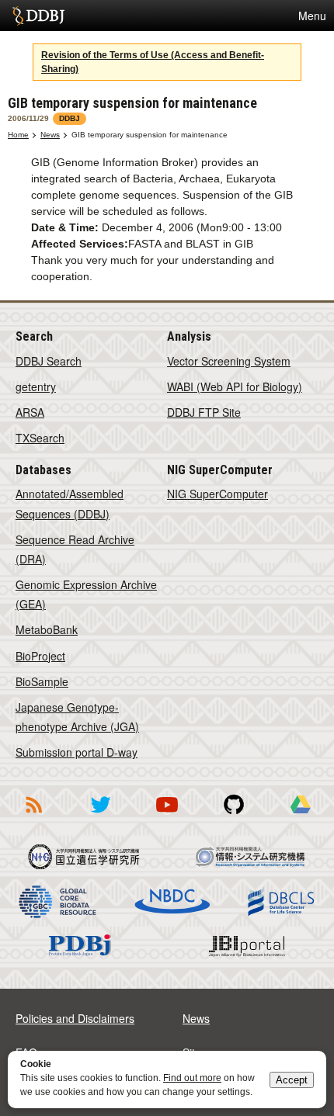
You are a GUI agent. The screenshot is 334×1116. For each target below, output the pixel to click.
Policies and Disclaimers (75, 1018)
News (50, 134)
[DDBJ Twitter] (100, 815)
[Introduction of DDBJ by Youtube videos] (167, 815)
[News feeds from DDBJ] (33, 815)
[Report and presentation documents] (300, 815)
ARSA (30, 412)
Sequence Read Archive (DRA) (75, 549)
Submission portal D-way (76, 752)
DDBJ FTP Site (204, 412)
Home (18, 134)
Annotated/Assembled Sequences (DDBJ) (70, 503)
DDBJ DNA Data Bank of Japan (38, 15)
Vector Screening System (229, 361)
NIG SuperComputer (217, 493)
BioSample (42, 681)
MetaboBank (47, 629)
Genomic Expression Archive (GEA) (86, 594)
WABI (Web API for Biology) (234, 386)
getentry (36, 386)
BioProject (40, 656)
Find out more (192, 1078)
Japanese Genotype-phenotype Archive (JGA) (77, 716)
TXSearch (40, 437)
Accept (292, 1080)
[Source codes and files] (233, 815)
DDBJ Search (49, 361)
